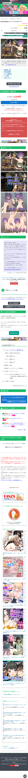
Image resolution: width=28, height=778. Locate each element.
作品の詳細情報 (7, 71)
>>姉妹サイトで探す (14, 134)
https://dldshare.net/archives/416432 (12, 269)
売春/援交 (10, 35)
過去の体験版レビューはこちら (11, 694)
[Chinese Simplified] (15, 0)
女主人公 (14, 35)
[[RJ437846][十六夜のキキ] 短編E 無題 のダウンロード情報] (22, 31)
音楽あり (25, 34)
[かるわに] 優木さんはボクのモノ (15, 418)
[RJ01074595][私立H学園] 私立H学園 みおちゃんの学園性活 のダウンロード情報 (14, 721)
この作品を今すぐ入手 (11, 64)
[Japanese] (10, 0)
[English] (14, 0)
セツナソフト (13, 350)
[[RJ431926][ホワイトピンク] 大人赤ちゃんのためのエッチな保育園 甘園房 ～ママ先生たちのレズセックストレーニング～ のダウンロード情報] (5, 31)
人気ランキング (7, 77)
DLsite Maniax (2, 12)
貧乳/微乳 (25, 35)
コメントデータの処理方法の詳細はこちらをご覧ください (12, 298)
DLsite (20, 18)
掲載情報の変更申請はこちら (20, 385)
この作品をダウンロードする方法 (14, 306)
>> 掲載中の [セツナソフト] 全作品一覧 (16, 401)
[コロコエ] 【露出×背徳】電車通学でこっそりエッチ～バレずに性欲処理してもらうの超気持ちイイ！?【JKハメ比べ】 (13, 425)
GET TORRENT (14, 303)
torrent (2, 140)
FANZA (7, 11)
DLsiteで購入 (14, 102)
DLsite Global (25, 12)
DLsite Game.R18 (21, 12)
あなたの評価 (14, 28)
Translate (23, 2)
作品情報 (13, 18)
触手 (22, 35)
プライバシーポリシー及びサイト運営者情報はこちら (11, 480)
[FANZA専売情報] (14, 497)
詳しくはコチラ (14, 283)
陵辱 (24, 36)
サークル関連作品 (8, 73)
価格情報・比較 (7, 69)
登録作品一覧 (20, 350)
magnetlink (9, 140)
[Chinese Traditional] (17, 0)
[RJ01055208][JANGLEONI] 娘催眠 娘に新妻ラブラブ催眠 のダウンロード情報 (14, 713)
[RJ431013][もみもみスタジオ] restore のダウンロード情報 (14, 705)
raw (14, 140)
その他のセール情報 (22, 429)
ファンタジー (6, 35)
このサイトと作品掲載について (10, 748)
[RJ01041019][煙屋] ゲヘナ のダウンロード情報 (12, 728)
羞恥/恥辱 (19, 35)
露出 (26, 36)
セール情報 (6, 75)
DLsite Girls (11, 12)
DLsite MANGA (16, 12)
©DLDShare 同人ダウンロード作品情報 (9, 763)
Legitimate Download (14, 86)
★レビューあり (24, 23)
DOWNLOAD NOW (14, 84)
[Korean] (12, 0)
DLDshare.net (4, 18)
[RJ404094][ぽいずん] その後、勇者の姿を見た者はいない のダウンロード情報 (14, 736)
